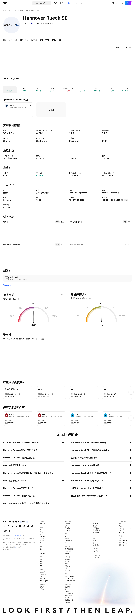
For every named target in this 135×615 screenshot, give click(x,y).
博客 (66, 564)
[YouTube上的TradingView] (12, 526)
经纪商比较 (68, 540)
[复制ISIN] (122, 200)
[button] (58, 3)
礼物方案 (67, 530)
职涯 (66, 568)
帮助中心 (67, 566)
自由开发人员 (97, 555)
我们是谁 (67, 559)
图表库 (121, 526)
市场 (68, 3)
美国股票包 (68, 553)
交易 (94, 540)
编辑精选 (96, 545)
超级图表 (42, 523)
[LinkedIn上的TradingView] (20, 526)
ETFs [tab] (54, 40)
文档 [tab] (15, 40)
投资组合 (42, 572)
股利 (41, 564)
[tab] (57, 221)
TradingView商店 (70, 576)
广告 (120, 538)
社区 (61, 3)
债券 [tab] (60, 40)
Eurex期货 (68, 551)
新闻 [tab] (21, 40)
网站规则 (96, 532)
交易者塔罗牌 (69, 578)
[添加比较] (29, 106)
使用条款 (67, 587)
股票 (41, 530)
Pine (41, 543)
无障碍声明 (68, 595)
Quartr (16, 547)
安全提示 (67, 598)
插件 (120, 523)
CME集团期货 (69, 549)
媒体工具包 (68, 570)
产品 (55, 3)
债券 (41, 534)
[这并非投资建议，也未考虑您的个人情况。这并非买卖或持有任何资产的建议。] (19, 299)
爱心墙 (95, 526)
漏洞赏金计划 (69, 600)
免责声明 (67, 589)
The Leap (68, 543)
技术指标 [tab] (34, 40)
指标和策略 (96, 551)
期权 (41, 576)
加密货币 (42, 536)
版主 (94, 534)
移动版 (42, 587)
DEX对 (42, 540)
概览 (66, 536)
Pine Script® (44, 581)
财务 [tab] (10, 40)
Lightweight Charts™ (125, 528)
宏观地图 (42, 578)
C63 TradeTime (70, 581)
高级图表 (121, 530)
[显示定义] (7, 130)
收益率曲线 (43, 574)
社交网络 (96, 523)
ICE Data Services (16, 535)
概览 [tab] (4, 40)
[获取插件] (117, 47)
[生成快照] (113, 47)
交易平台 (121, 532)
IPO (41, 566)
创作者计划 (96, 530)
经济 (41, 559)
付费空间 (96, 557)
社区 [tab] (26, 40)
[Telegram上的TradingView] (24, 526)
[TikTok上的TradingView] (28, 526)
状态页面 (67, 602)
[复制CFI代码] (12, 207)
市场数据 (67, 528)
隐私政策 (67, 591)
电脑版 (42, 589)
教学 (94, 543)
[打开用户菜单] (122, 3)
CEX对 (42, 538)
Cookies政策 (69, 593)
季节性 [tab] (47, 40)
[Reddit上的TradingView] (32, 526)
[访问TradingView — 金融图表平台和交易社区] (11, 78)
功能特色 (67, 523)
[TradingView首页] (5, 3)
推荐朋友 (96, 528)
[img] (50, 23)
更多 (82, 3)
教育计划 (121, 545)
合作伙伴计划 (123, 543)
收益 (41, 561)
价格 (66, 526)
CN (116, 3)
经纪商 (75, 3)
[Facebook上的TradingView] (8, 526)
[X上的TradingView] (4, 526)
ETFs (41, 532)
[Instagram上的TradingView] (16, 526)
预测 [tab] (41, 40)
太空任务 (67, 561)
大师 (94, 553)
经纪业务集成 (123, 540)
